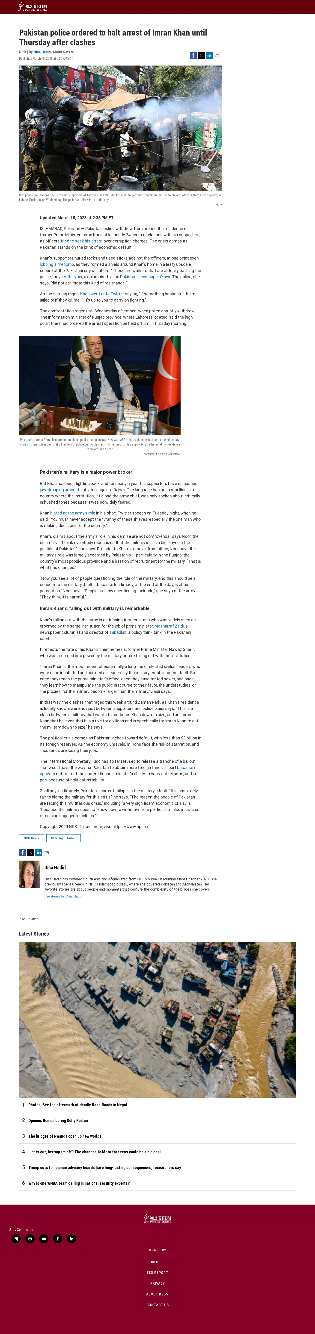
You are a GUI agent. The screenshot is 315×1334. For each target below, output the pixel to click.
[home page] (32, 7)
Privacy (157, 1283)
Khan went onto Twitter (102, 293)
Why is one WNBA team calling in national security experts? (79, 1183)
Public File (157, 1262)
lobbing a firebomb (57, 264)
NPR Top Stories (63, 838)
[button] (193, 55)
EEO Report (157, 1272)
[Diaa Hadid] (29, 874)
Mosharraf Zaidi (169, 626)
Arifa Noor (73, 276)
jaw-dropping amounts (61, 489)
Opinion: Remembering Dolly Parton (58, 1120)
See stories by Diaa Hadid (63, 896)
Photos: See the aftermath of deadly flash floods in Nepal (77, 1104)
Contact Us (157, 1305)
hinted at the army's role (72, 513)
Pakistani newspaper (145, 276)
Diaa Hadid (42, 52)
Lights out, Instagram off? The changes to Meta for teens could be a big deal (94, 1151)
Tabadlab (118, 632)
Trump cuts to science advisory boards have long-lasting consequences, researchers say (104, 1167)
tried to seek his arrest (82, 241)
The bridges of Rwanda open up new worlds (64, 1136)
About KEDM (157, 1294)
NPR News (31, 838)
